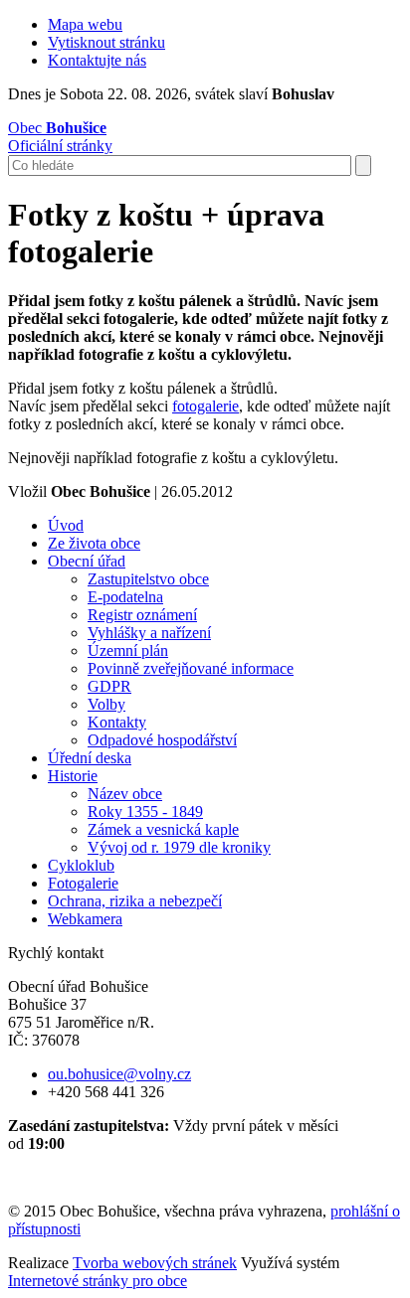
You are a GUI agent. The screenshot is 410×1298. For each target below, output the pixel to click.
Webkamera (85, 918)
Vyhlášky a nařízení (149, 632)
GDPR (109, 686)
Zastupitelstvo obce (148, 578)
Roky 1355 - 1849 (145, 811)
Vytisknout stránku (106, 42)
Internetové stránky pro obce (97, 1280)
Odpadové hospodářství (162, 739)
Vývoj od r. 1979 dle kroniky (179, 847)
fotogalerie (205, 406)
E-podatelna (125, 596)
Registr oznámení (142, 614)
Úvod (66, 525)
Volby (106, 704)
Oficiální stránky (60, 136)
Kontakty (117, 722)
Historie (73, 775)
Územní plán (128, 650)
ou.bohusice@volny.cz (119, 1073)
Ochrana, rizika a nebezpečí (135, 900)
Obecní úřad (86, 561)
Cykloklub (81, 865)
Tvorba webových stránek (155, 1262)
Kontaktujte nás (97, 60)
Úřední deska (89, 757)
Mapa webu (85, 24)
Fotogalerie (83, 883)
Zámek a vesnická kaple (163, 829)
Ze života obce (94, 543)
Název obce (125, 793)
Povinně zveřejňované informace (191, 668)
